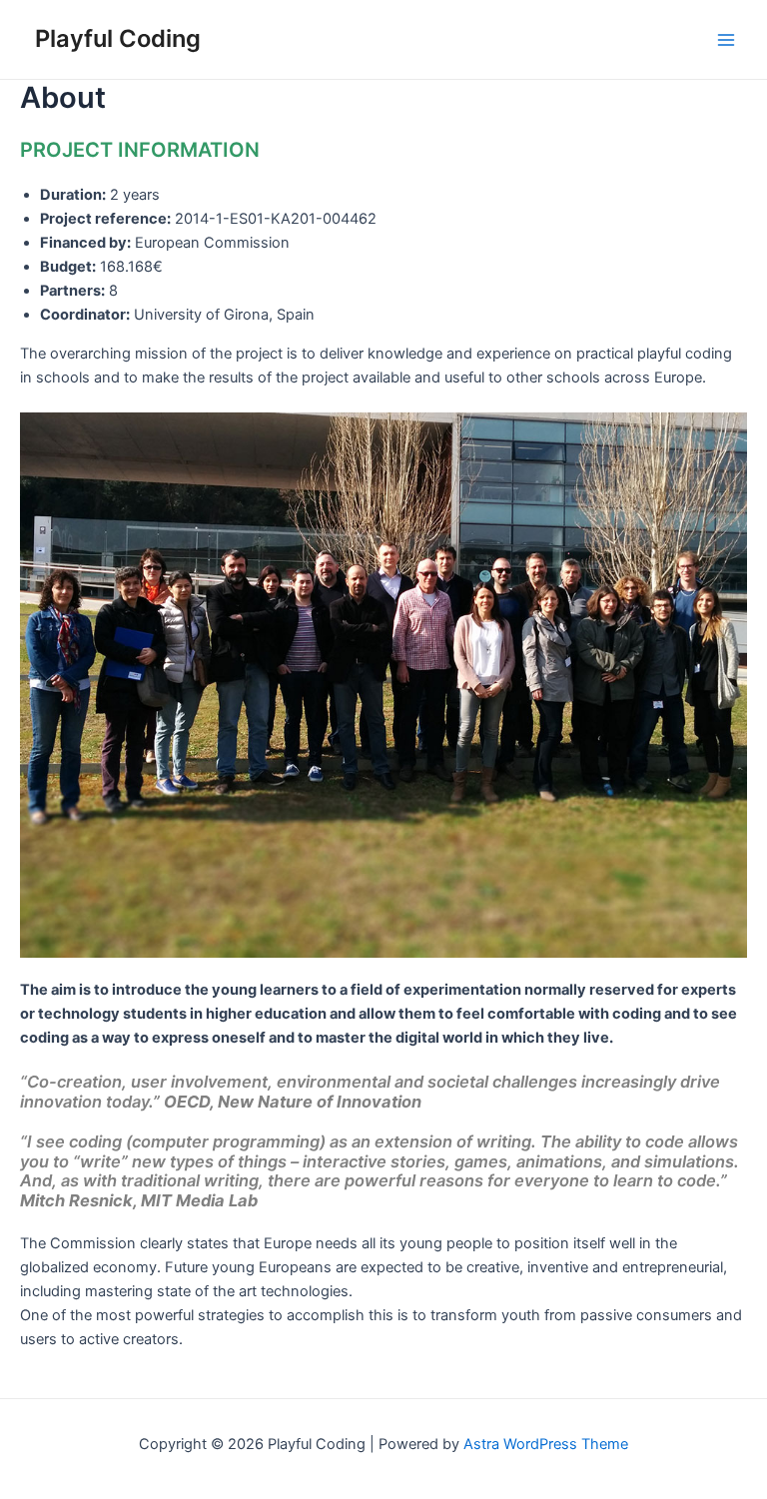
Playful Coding (118, 38)
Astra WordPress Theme (545, 1444)
